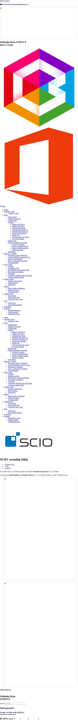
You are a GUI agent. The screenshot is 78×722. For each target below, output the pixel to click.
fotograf (33, 718)
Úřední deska (12, 221)
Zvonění (11, 266)
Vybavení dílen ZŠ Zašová (20, 237)
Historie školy (12, 217)
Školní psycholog (17, 250)
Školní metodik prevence (20, 246)
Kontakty (7, 308)
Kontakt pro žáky (13, 268)
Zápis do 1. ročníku (10, 253)
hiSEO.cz (21, 712)
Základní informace (14, 219)
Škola (6, 215)
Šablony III (15, 235)
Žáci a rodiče (8, 264)
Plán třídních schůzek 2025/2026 (18, 270)
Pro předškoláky (13, 263)
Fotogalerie (7, 307)
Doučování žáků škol (19, 233)
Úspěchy (8, 468)
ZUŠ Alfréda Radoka (15, 305)
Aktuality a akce (9, 211)
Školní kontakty (13, 312)
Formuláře (11, 274)
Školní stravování (13, 290)
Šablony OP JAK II (18, 224)
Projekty (11, 222)
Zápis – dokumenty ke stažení (17, 261)
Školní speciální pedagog (20, 248)
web (17, 718)
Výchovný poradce (18, 244)
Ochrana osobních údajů (16, 277)
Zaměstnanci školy (14, 314)
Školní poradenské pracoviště (17, 242)
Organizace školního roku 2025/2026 (20, 275)
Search (2, 703)
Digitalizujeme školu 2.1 (20, 230)
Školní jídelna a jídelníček (16, 288)
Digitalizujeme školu (18, 228)
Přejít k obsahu (5, 1)
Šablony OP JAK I (18, 226)
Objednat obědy (13, 292)
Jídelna (6, 286)
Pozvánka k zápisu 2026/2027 (17, 255)
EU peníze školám (18, 239)
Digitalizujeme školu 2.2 (20, 231)
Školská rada (12, 241)
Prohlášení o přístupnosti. (8, 714)
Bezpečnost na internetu (15, 272)
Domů (6, 210)
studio (24, 718)
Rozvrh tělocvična (14, 297)
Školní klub (12, 285)
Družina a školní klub (15, 281)
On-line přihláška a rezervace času (19, 257)
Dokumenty (12, 252)
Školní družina (12, 283)
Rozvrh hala (12, 296)
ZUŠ (5, 301)
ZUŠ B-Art (11, 303)
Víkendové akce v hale (15, 299)
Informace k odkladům (15, 259)
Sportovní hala (8, 294)
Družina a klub (9, 279)
